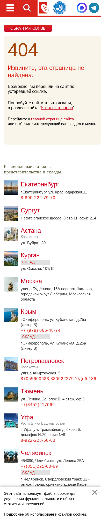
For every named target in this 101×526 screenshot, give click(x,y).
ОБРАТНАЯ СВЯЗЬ (28, 28)
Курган (30, 255)
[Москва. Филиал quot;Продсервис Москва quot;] (12, 290)
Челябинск (36, 452)
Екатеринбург (40, 184)
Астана (31, 233)
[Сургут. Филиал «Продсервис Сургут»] (12, 219)
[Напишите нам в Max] (82, 8)
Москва (31, 280)
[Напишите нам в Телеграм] (94, 8)
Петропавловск (42, 363)
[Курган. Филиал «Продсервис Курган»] (12, 264)
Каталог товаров (57, 108)
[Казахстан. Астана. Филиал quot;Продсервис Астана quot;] (12, 239)
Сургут (30, 210)
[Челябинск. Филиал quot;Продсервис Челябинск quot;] (12, 462)
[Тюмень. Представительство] (12, 400)
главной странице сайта (52, 119)
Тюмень (32, 391)
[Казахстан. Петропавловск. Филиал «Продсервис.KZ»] (12, 370)
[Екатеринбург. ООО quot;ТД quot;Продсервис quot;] (12, 193)
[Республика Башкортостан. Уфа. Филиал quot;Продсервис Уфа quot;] (12, 426)
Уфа (43, 419)
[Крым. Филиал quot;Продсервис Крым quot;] (12, 321)
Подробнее (14, 514)
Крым (29, 311)
